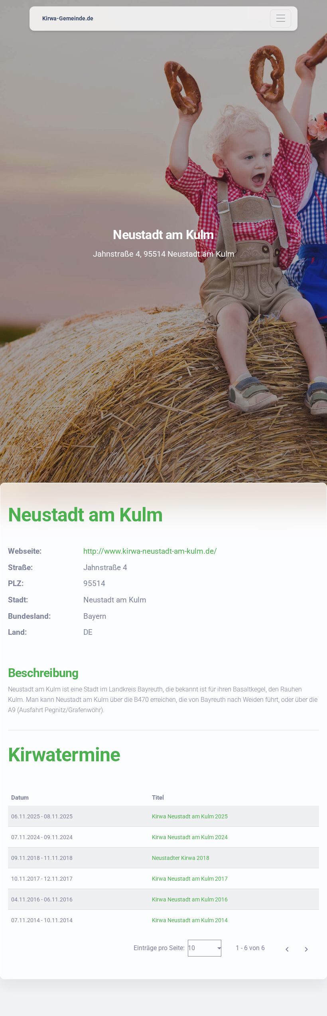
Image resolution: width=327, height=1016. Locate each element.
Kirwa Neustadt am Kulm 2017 (190, 878)
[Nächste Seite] (306, 948)
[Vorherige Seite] (287, 948)
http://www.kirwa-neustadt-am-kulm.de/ (150, 551)
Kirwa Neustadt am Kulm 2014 (190, 920)
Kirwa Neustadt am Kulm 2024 (190, 837)
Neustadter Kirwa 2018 (180, 858)
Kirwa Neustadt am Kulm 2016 (190, 899)
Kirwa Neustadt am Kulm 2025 (190, 816)
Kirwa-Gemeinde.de (67, 18)
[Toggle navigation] (280, 19)
